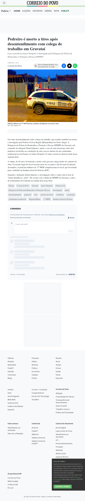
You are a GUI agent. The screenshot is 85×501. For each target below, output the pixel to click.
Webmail (59, 450)
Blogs (10, 378)
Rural (58, 361)
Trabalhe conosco (63, 409)
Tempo (58, 365)
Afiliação (59, 393)
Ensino (58, 368)
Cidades (35, 375)
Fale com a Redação (15, 433)
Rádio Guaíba (13, 481)
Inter (10, 393)
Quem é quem (61, 406)
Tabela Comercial (38, 438)
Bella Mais (12, 399)
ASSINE (17, 11)
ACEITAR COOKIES (62, 487)
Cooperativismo (38, 393)
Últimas (11, 358)
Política (34, 368)
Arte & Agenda (13, 396)
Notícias (35, 365)
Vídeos (34, 361)
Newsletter (12, 365)
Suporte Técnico (62, 457)
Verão (58, 375)
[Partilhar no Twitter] (69, 66)
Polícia (4, 11)
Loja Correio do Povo (64, 431)
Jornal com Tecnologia (40, 396)
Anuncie (35, 428)
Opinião (11, 371)
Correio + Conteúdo (39, 389)
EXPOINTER (37, 11)
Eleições (11, 361)
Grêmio (11, 389)
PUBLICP (65, 11)
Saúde (58, 371)
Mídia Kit (35, 434)
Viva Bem (35, 399)
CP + (57, 440)
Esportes (59, 378)
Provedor (59, 447)
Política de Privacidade (64, 412)
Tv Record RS (13, 484)
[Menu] (4, 3)
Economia (35, 371)
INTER (56, 11)
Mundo (58, 358)
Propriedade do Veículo (65, 397)
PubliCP (11, 368)
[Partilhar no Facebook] (64, 66)
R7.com (10, 488)
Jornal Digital (61, 428)
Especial (11, 409)
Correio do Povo (14, 478)
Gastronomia (13, 403)
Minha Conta (61, 453)
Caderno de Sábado (15, 406)
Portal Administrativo (64, 443)
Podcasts (35, 358)
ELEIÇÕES (26, 11)
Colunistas (12, 375)
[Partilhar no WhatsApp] (75, 66)
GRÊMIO (48, 11)
